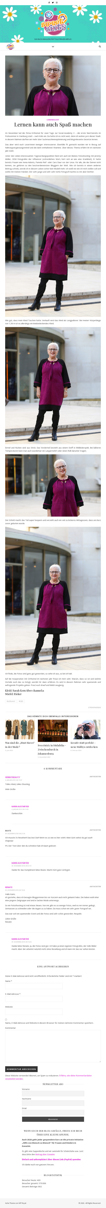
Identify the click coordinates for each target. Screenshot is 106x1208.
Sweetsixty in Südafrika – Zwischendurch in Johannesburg (52, 749)
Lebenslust (53, 120)
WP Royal (22, 1203)
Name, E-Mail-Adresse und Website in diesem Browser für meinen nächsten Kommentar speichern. (49, 1023)
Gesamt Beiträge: (30, 1186)
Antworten (95, 776)
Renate (8, 887)
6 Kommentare (94, 707)
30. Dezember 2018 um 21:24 (15, 833)
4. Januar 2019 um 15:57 (13, 780)
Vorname (26, 1089)
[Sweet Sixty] (53, 21)
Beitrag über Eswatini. (45, 1154)
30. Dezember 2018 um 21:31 (21, 866)
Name (8, 981)
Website (9, 1006)
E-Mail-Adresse (12, 994)
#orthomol (11, 701)
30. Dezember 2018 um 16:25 (21, 942)
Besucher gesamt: (30, 1183)
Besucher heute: (29, 1180)
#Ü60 (21, 701)
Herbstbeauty (12, 777)
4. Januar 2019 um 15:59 (20, 809)
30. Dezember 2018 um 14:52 (15, 890)
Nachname (26, 1098)
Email (24, 1108)
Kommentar (10, 1028)
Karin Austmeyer (20, 806)
